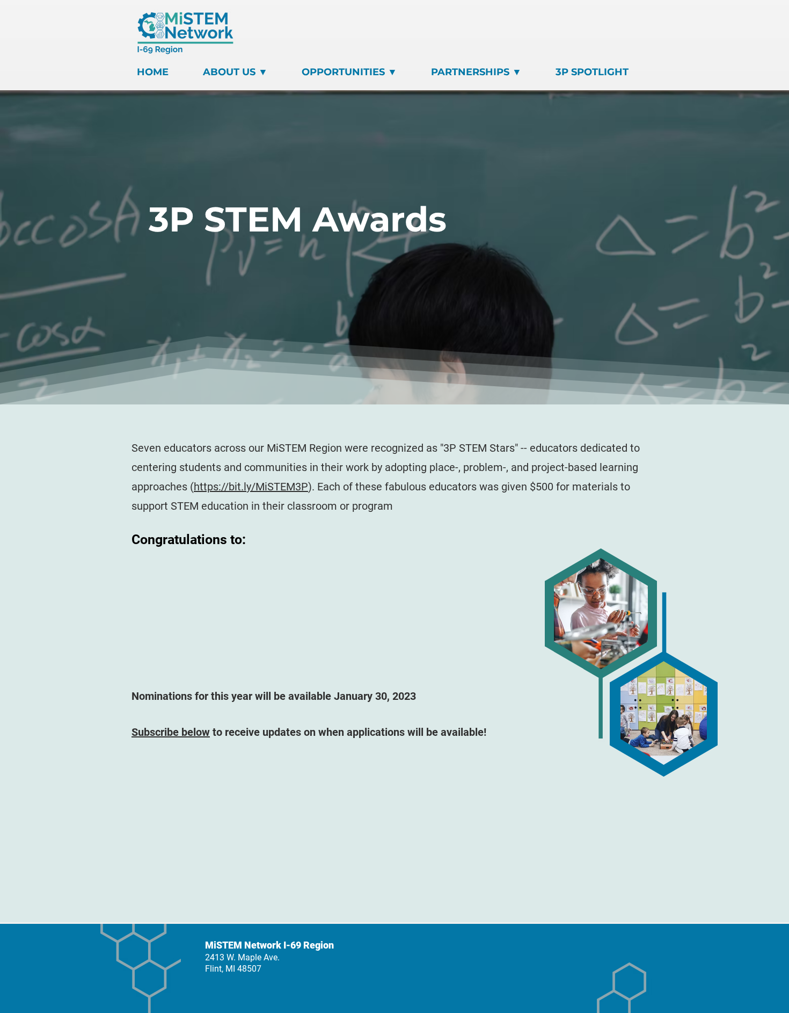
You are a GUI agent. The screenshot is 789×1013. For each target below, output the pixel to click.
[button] (247, 72)
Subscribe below (171, 732)
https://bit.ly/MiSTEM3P (251, 486)
